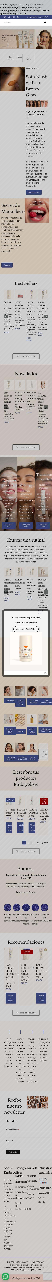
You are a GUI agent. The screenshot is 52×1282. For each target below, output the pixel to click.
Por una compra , (26, 617)
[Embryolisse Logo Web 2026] (7, 23)
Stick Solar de (21, 622)
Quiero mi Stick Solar (26, 629)
